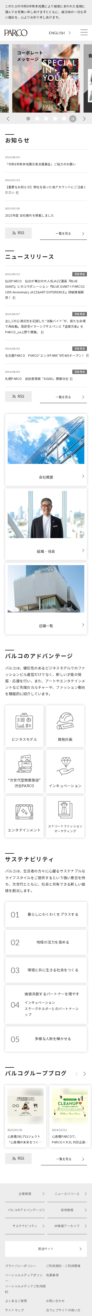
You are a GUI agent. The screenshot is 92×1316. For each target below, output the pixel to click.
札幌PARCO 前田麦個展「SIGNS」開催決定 (45, 375)
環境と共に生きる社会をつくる (53, 970)
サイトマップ (14, 1310)
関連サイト (46, 1249)
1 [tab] (28, 119)
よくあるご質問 (16, 1301)
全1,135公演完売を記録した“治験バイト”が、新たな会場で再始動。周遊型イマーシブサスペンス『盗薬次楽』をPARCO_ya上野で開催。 (45, 323)
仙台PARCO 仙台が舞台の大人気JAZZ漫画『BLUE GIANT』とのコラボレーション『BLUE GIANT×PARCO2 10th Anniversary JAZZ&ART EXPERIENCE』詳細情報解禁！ (45, 286)
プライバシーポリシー (20, 1266)
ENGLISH (57, 33)
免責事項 (52, 1275)
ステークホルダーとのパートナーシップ (52, 1012)
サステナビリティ (25, 1226)
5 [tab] (64, 119)
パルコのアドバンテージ (25, 1210)
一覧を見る (63, 233)
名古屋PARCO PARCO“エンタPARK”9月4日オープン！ (45, 352)
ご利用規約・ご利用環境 (63, 1266)
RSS (21, 233)
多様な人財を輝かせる (53, 1039)
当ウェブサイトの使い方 (63, 1310)
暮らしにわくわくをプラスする (53, 914)
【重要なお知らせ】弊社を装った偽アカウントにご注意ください (45, 187)
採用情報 (67, 1210)
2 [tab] (37, 119)
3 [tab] (46, 119)
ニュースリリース (67, 1194)
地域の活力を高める (53, 942)
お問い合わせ (55, 1301)
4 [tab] (55, 119)
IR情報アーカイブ (67, 1226)
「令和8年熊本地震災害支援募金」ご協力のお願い (40, 161)
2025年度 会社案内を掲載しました (29, 212)
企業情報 (25, 1194)
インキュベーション (40, 1003)
